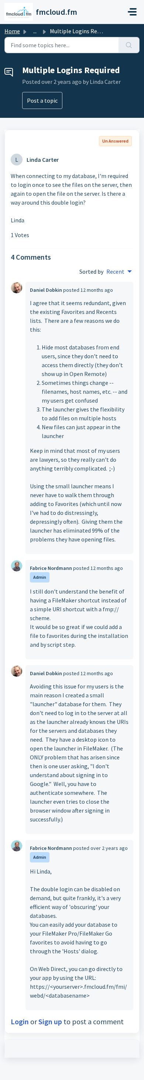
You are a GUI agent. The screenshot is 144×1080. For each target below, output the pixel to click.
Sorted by (91, 271)
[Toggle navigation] (132, 11)
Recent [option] (115, 271)
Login (20, 1021)
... (35, 31)
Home (12, 31)
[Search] (129, 45)
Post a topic (42, 100)
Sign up (50, 1021)
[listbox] (119, 271)
